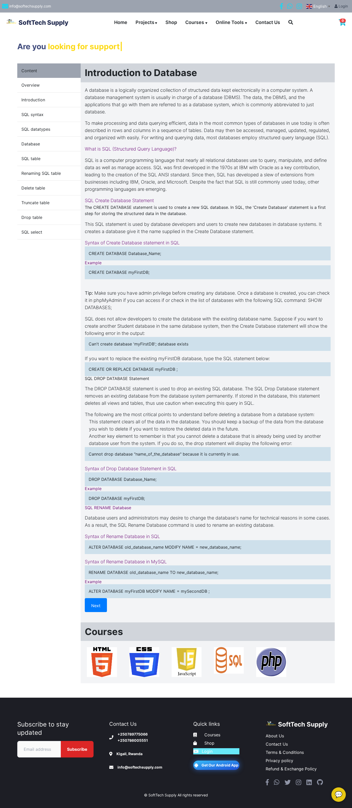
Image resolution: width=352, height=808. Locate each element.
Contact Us (267, 22)
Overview (30, 85)
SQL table (30, 158)
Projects (146, 22)
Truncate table (35, 202)
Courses (196, 22)
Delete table (33, 188)
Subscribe (77, 749)
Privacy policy (279, 760)
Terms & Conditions (285, 752)
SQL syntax (32, 114)
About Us (275, 735)
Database (30, 143)
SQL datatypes (35, 129)
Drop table (31, 217)
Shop (171, 22)
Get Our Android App (220, 765)
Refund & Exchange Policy (291, 768)
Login (343, 6)
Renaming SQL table (41, 173)
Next (95, 605)
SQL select (31, 232)
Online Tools (231, 22)
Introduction (33, 99)
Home (120, 22)
